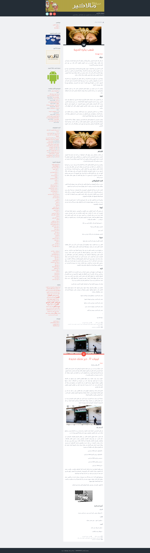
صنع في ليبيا (55, 192)
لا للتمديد (69, 324)
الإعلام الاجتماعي (50, 290)
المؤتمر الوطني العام (92, 324)
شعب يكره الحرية (84, 49)
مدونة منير (57, 243)
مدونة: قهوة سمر (55, 246)
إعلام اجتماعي (50, 288)
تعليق (55, 306)
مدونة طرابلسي (56, 195)
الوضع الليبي (85, 324)
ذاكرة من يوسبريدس (55, 230)
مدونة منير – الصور (55, 244)
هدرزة (49, 314)
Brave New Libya (55, 266)
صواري (56, 173)
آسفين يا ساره (56, 98)
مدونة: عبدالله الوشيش (53, 188)
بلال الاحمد (57, 155)
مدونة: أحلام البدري (53, 172)
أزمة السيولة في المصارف (55, 287)
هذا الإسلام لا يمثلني (55, 90)
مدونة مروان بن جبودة (55, 255)
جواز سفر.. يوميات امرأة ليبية (53, 194)
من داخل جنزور (56, 206)
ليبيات (101, 325)
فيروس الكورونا (56, 309)
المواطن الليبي (93, 538)
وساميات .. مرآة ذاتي (55, 251)
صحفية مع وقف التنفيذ (54, 224)
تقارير (52, 306)
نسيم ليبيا (57, 203)
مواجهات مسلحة (51, 313)
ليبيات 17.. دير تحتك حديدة (84, 359)
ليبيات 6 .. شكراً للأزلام (54, 108)
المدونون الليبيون (50, 300)
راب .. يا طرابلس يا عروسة (54, 111)
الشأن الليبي (98, 324)
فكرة (59, 309)
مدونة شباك (56, 257)
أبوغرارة (55, 183)
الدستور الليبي (55, 295)
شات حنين (57, 137)
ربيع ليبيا (57, 211)
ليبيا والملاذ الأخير (54, 191)
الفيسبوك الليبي (49, 297)
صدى (56, 170)
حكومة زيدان (74, 324)
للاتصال (57, 114)
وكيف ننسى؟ (50, 141)
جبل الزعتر (57, 236)
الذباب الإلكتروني (52, 147)
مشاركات (58, 313)
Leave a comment (96, 327)
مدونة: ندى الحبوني (55, 213)
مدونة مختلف (56, 227)
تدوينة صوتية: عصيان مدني (54, 120)
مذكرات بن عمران (55, 276)
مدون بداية (57, 232)
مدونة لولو (57, 265)
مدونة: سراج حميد (54, 189)
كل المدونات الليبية (55, 164)
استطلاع (59, 290)
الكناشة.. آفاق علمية (55, 214)
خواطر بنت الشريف (55, 269)
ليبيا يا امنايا (56, 273)
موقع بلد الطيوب (56, 24)
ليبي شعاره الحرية (53, 186)
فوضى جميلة (56, 233)
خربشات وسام (56, 252)
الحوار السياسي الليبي (54, 293)
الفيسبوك (53, 297)
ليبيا (50, 309)
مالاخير (56, 180)
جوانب (57, 199)
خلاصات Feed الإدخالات (54, 322)
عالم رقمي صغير (56, 197)
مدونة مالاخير (100, 13)
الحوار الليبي (48, 293)
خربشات (57, 26)
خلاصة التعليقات (56, 324)
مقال (99, 325)
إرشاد (54, 288)
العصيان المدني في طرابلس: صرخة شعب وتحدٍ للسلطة (53, 135)
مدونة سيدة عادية (55, 279)
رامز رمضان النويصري (86, 322)
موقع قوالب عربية (65, 550)
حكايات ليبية (57, 307)
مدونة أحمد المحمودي (55, 262)
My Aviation (56, 27)
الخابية (57, 219)
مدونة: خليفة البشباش (55, 222)
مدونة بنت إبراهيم (55, 238)
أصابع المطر (56, 274)
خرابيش (57, 202)
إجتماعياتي (57, 200)
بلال (58, 147)
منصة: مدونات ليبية (55, 167)
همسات (57, 271)
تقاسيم (57, 216)
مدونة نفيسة (56, 229)
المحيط (57, 205)
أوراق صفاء (57, 277)
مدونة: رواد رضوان (53, 184)
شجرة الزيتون (56, 210)
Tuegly (56, 177)
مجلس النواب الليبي (55, 311)
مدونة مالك (57, 258)
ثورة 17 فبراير (79, 324)
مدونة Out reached (55, 254)
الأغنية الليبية (55, 290)
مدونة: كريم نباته (54, 175)
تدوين (51, 304)
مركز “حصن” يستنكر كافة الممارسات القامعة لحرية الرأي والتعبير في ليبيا (53, 96)
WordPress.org (56, 325)
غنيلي (48, 150)
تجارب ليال (57, 263)
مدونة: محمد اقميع (55, 225)
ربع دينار (57, 100)
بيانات (54, 304)
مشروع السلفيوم (56, 260)
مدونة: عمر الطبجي (55, 221)
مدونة (56, 181)
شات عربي (57, 133)
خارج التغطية (56, 268)
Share (101, 54)
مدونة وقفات (56, 240)
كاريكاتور (52, 309)
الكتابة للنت (57, 299)
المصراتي (57, 235)
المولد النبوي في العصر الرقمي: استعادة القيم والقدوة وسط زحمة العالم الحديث (52, 118)
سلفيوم (57, 241)
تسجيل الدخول (56, 321)
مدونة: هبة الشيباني (53, 178)
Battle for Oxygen (55, 208)
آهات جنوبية (55, 169)
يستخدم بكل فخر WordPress (82, 550)
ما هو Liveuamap (49, 155)
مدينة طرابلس (49, 311)
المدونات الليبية (56, 300)
